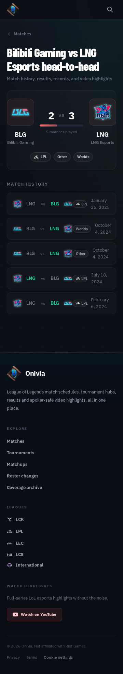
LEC (20, 543)
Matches (22, 34)
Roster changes (22, 476)
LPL (44, 156)
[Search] (110, 9)
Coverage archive (24, 487)
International (29, 565)
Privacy (13, 657)
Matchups (17, 464)
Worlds (83, 156)
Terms (32, 657)
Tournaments (20, 453)
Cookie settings (58, 657)
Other (62, 156)
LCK (20, 519)
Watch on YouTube (38, 614)
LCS (20, 554)
